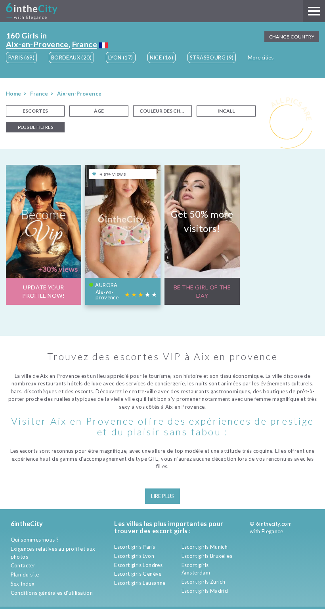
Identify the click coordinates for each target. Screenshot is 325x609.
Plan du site (25, 574)
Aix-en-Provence (37, 44)
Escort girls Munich (205, 547)
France (84, 44)
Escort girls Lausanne (139, 583)
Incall (226, 111)
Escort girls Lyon (134, 556)
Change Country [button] (291, 37)
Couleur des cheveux (166, 111)
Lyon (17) (120, 57)
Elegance (272, 531)
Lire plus (162, 496)
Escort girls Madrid (205, 591)
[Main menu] (314, 11)
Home (13, 93)
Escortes (35, 111)
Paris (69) (21, 57)
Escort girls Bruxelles (207, 556)
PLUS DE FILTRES (35, 127)
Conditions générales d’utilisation (52, 593)
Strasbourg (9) (211, 57)
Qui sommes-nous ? (35, 539)
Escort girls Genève (137, 574)
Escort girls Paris (134, 547)
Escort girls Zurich (203, 581)
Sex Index (23, 583)
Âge (99, 111)
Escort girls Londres (138, 565)
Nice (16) (162, 57)
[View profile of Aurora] (123, 235)
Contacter (23, 565)
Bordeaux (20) (71, 57)
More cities (260, 57)
